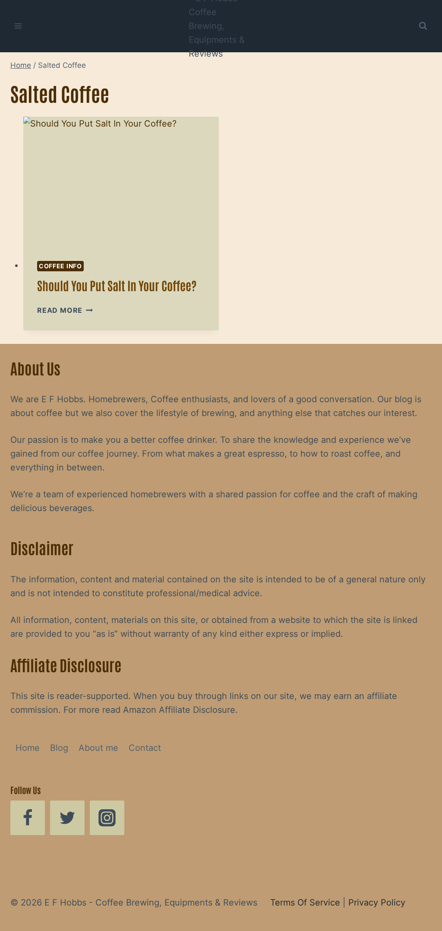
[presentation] (121, 182)
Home (28, 748)
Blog (59, 748)
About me (98, 748)
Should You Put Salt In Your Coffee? (116, 285)
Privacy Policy (376, 902)
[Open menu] (18, 25)
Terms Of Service (305, 902)
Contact (145, 748)
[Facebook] (27, 818)
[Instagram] (107, 818)
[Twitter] (67, 818)
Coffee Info (60, 266)
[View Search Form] (423, 26)
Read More (65, 310)
